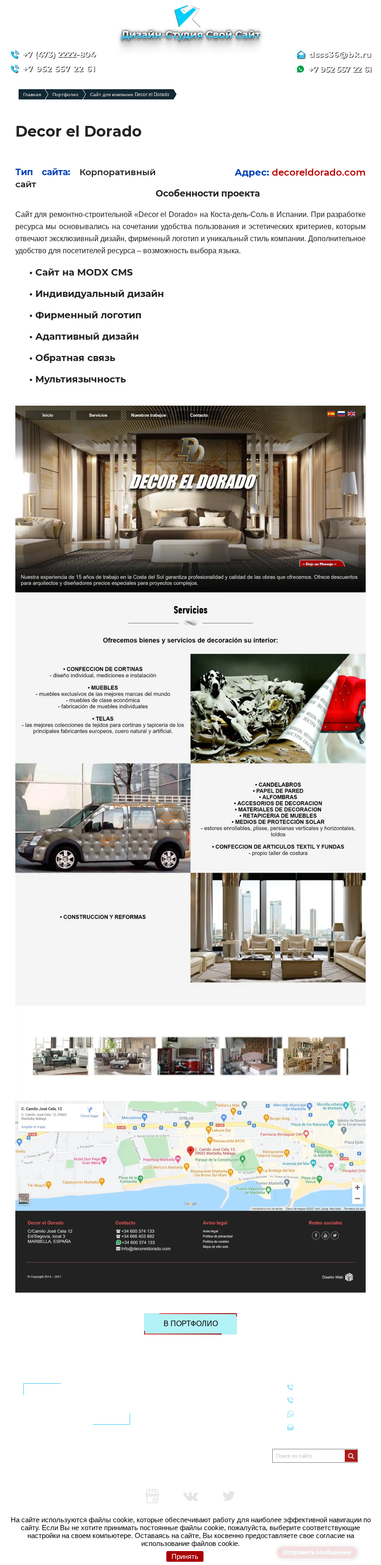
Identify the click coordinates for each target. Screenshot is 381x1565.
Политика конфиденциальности (67, 1449)
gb (152, 1496)
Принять (184, 1556)
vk (190, 1496)
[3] (351, 1456)
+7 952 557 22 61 (326, 1413)
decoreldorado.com (319, 172)
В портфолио (191, 1324)
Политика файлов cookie (58, 1460)
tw (228, 1496)
